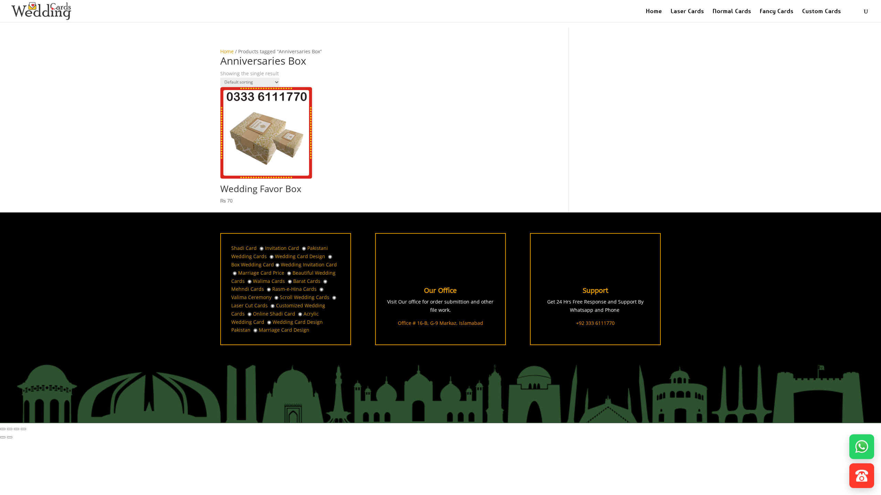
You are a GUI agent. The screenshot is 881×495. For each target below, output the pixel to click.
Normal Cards (732, 11)
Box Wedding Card (252, 264)
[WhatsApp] (861, 444)
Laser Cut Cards (249, 305)
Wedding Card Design (300, 256)
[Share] (16, 429)
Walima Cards (269, 281)
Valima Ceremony (251, 297)
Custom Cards (821, 11)
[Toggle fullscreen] (9, 429)
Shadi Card (244, 248)
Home (654, 11)
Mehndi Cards (247, 289)
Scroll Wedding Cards (304, 297)
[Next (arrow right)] (9, 437)
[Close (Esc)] (23, 429)
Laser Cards (687, 11)
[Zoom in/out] (3, 429)
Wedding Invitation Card (309, 264)
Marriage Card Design (284, 330)
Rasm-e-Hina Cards (294, 289)
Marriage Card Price (261, 273)
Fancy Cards (777, 11)
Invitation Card (282, 248)
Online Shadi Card (274, 313)
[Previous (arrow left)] (3, 437)
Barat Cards (306, 281)
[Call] (861, 474)
